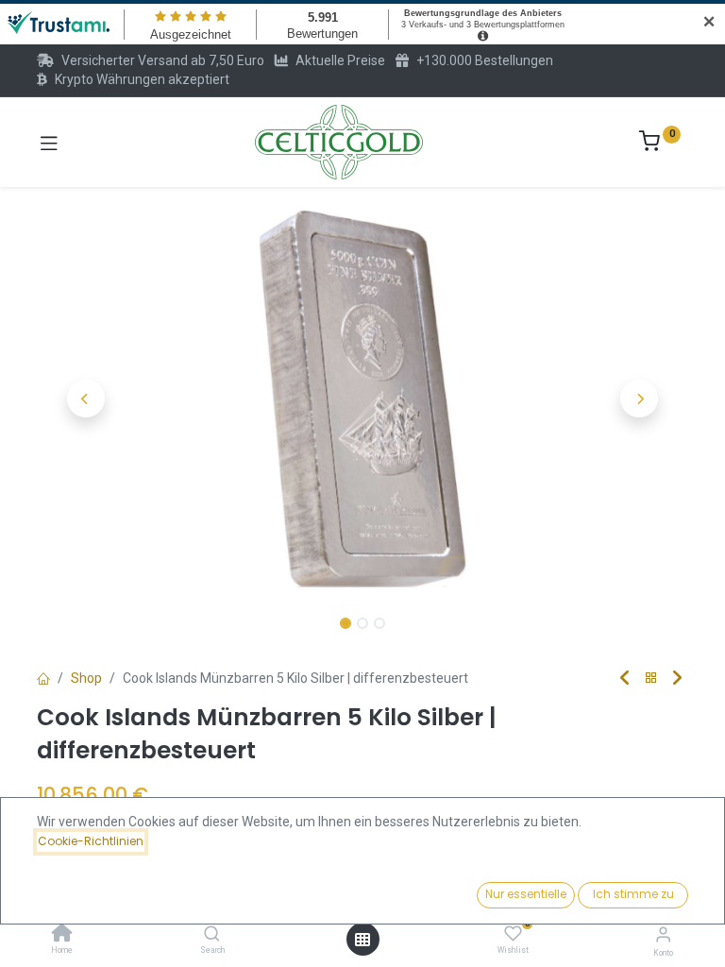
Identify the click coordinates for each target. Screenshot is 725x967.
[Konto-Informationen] (663, 934)
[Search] (212, 934)
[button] (86, 398)
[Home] (62, 934)
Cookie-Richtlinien (90, 841)
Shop (86, 678)
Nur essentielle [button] (525, 894)
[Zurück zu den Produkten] (651, 678)
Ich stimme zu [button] (633, 894)
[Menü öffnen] (362, 939)
